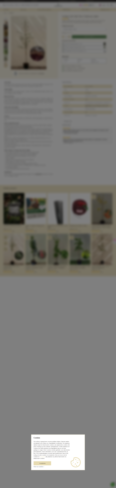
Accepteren (42, 463)
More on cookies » (39, 466)
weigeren (42, 456)
